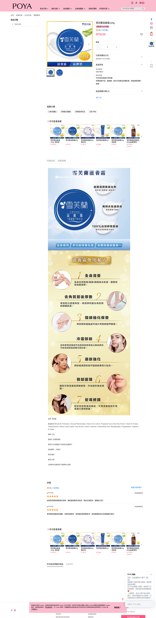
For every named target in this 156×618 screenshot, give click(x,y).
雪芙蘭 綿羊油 (80, 111)
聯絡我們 (91, 617)
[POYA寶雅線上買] (23, 6)
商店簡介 (58, 614)
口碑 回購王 (52, 111)
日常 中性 (93, 111)
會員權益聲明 (92, 614)
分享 (100, 98)
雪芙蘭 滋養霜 (66, 111)
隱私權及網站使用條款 (63, 617)
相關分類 (51, 107)
